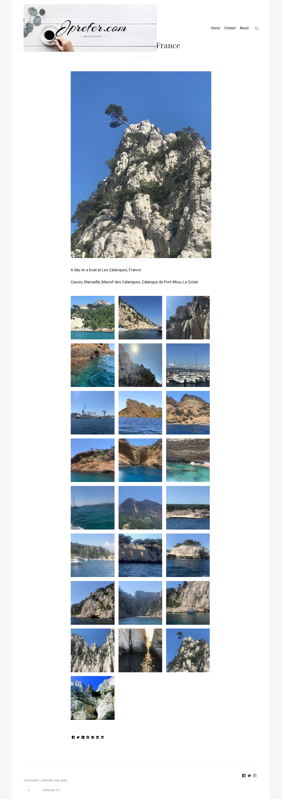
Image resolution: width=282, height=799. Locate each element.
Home (215, 28)
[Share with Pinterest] (87, 737)
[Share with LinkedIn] (97, 737)
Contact (230, 28)
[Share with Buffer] (102, 737)
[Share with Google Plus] (83, 737)
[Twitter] (250, 776)
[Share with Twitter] (78, 737)
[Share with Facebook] (73, 737)
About (244, 28)
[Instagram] (255, 776)
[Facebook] (245, 776)
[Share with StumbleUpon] (92, 737)
